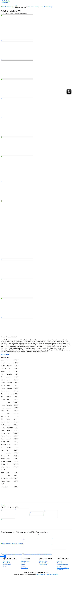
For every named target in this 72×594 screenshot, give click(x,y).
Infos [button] (41, 7)
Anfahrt (23, 566)
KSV (16, 6)
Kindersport (6, 561)
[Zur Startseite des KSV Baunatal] (7, 6)
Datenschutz (60, 563)
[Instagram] (3, 556)
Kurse (4, 566)
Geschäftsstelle (43, 564)
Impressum (60, 569)
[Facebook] (1, 556)
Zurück (3, 505)
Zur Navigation (6, 1)
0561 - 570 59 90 (40, 574)
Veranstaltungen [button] (48, 7)
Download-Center (44, 563)
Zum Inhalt (5, 2)
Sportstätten (24, 568)
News (32, 7)
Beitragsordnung (43, 561)
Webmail (59, 561)
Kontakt (23, 563)
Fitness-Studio (7, 563)
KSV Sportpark (7, 564)
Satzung (23, 564)
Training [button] (37, 7)
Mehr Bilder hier (5, 354)
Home (28, 7)
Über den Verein (25, 561)
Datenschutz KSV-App (63, 568)
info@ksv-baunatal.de (52, 574)
